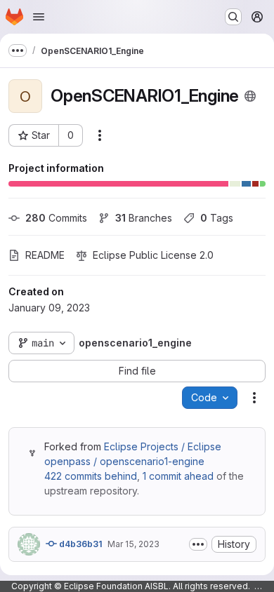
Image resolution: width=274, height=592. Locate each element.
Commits (56, 218)
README (45, 255)
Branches (143, 218)
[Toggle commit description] (198, 544)
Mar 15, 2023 (133, 544)
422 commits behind (90, 476)
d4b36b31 (79, 544)
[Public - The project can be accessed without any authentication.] (250, 96)
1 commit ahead (178, 476)
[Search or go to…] (233, 16)
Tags (216, 218)
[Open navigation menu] (38, 17)
